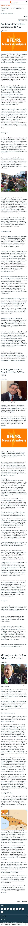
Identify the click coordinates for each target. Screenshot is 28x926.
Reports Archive (5, 5)
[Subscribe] (2, 912)
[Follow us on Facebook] (17, 909)
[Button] (25, 16)
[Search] (26, 924)
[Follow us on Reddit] (5, 909)
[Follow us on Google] (11, 909)
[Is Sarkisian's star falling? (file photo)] (14, 400)
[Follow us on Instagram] (8, 909)
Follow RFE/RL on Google (17, 924)
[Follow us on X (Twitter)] (14, 909)
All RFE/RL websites (5, 924)
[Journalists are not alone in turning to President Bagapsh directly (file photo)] (14, 683)
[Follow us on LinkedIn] (20, 909)
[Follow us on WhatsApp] (23, 909)
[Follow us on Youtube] (2, 909)
